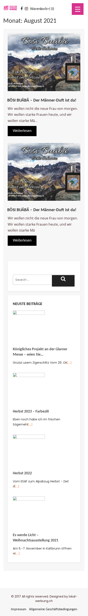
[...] (69, 363)
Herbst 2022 (22, 473)
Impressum (18, 609)
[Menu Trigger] (78, 9)
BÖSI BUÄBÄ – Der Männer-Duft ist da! (41, 100)
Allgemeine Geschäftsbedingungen (53, 609)
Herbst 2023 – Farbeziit (31, 412)
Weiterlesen (22, 131)
